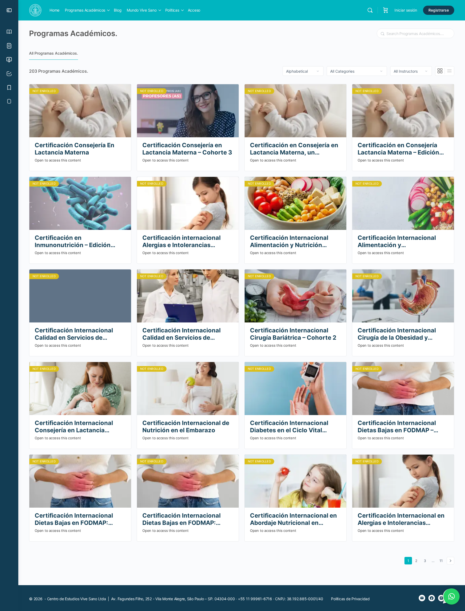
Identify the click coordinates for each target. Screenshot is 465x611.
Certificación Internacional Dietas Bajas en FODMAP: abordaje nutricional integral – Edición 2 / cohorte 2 (78, 519)
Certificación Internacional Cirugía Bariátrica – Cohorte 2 (293, 334)
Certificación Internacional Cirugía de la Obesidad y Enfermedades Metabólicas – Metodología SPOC (399, 334)
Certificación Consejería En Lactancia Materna (74, 149)
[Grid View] (440, 71)
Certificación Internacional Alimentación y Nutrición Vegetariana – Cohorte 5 (289, 241)
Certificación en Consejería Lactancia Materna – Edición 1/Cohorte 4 (398, 149)
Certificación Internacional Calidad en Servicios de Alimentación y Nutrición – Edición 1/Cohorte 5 (74, 334)
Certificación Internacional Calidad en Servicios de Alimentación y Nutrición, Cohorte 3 (181, 334)
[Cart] (385, 10)
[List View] (449, 71)
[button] (451, 596)
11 (442, 560)
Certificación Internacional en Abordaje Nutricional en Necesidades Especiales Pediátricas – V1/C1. (293, 519)
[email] (422, 598)
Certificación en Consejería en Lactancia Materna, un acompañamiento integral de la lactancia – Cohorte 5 (295, 149)
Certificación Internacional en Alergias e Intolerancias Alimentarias (401, 519)
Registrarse (438, 10)
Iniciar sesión (405, 10)
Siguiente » (450, 560)
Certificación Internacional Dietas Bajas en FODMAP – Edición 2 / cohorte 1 (397, 426)
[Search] (370, 10)
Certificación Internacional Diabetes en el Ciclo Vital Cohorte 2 (289, 426)
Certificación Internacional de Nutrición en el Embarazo (185, 426)
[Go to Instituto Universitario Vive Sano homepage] (35, 10)
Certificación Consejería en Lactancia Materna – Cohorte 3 (187, 149)
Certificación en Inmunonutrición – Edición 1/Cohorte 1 (73, 241)
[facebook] (431, 598)
